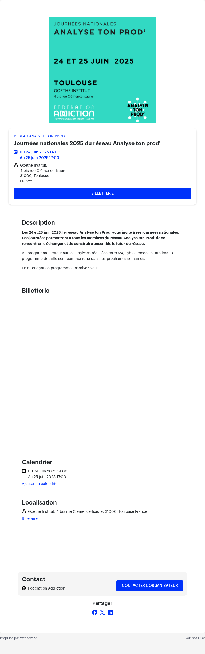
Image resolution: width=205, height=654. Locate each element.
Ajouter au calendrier (40, 484)
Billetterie (102, 193)
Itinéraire (30, 519)
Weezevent (28, 638)
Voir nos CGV (195, 638)
